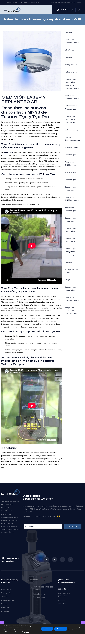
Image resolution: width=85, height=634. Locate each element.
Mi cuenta (5, 611)
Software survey (71, 130)
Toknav (4, 597)
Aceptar (47, 629)
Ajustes (74, 629)
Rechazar (60, 629)
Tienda (4, 604)
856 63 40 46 (63, 589)
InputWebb (6, 589)
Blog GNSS (69, 32)
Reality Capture (7, 600)
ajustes (26, 632)
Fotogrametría (71, 65)
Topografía (6, 593)
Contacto (5, 608)
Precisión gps (70, 109)
